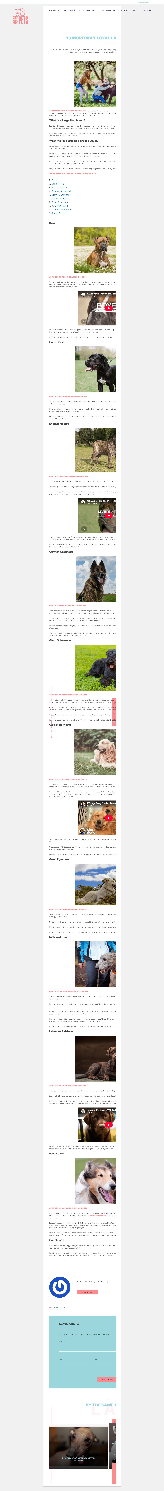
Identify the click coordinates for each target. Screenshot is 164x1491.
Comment (63, 1341)
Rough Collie (58, 213)
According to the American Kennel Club (67, 111)
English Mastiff (59, 187)
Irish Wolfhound (59, 206)
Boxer (54, 180)
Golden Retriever (60, 198)
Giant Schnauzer (60, 195)
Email (97, 1359)
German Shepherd (61, 191)
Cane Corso (57, 184)
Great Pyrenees (59, 202)
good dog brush (98, 1215)
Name (62, 1359)
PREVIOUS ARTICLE (59, 1307)
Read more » (88, 1292)
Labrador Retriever (61, 209)
